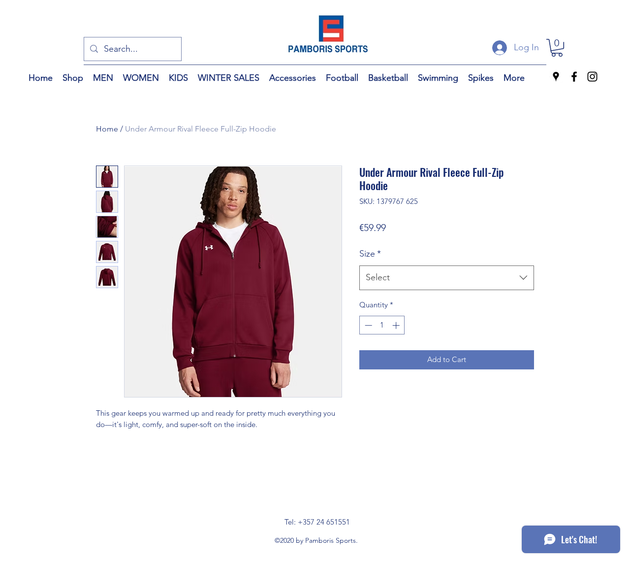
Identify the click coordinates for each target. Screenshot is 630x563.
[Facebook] (574, 76)
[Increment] (397, 325)
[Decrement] (367, 325)
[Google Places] (556, 76)
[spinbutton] (382, 325)
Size (370, 253)
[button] (556, 48)
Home (107, 128)
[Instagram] (592, 76)
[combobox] (446, 277)
